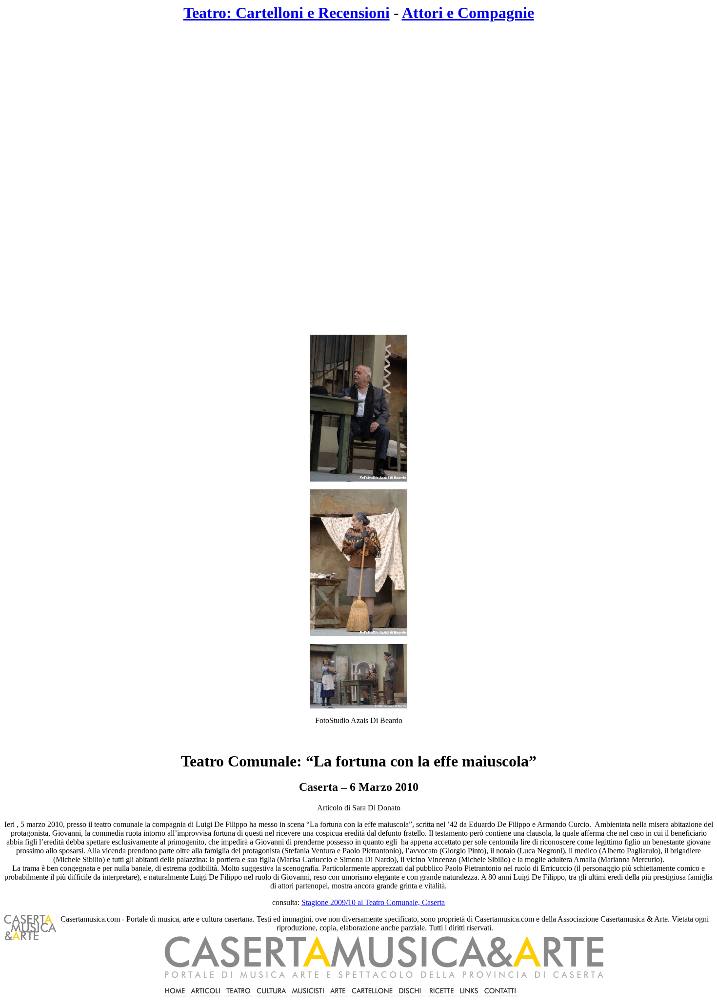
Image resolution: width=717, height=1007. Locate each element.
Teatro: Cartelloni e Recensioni (286, 12)
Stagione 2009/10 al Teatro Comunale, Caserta (373, 902)
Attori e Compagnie (468, 12)
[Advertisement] (278, 178)
